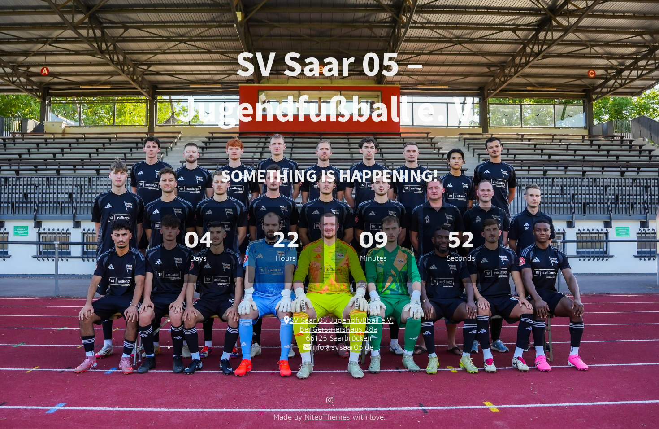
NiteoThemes (327, 416)
